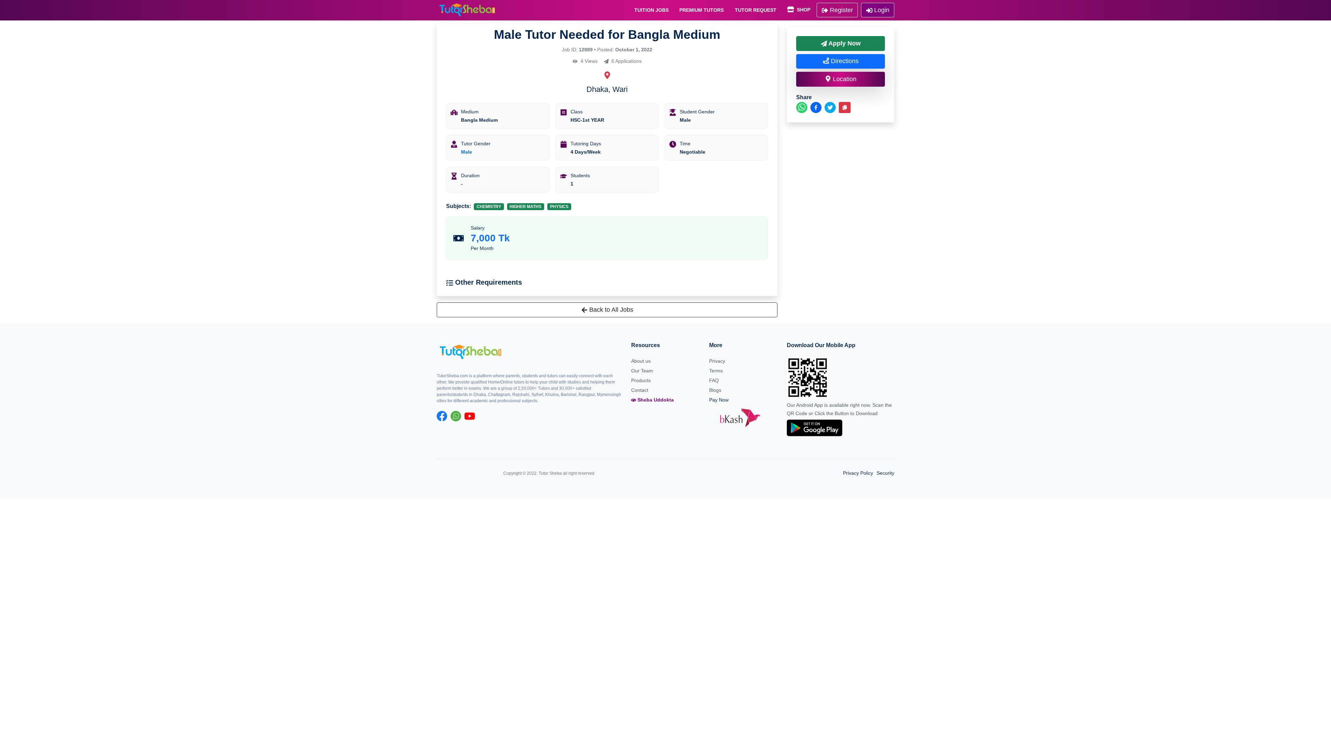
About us (641, 361)
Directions (844, 61)
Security (885, 473)
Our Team (642, 370)
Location (843, 79)
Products (641, 380)
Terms (716, 370)
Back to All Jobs (610, 309)
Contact (639, 390)
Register (840, 10)
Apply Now (844, 43)
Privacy (717, 361)
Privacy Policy (858, 473)
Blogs (715, 390)
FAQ (714, 380)
